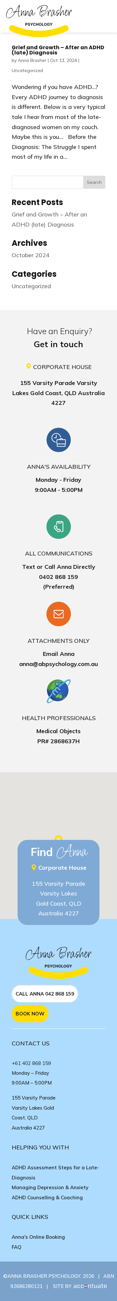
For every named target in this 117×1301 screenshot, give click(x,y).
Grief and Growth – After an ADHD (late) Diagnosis (58, 50)
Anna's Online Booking (38, 1237)
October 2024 (30, 255)
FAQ (16, 1247)
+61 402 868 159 (31, 1063)
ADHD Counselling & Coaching (47, 1197)
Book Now (30, 1014)
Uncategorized (27, 70)
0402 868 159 (58, 577)
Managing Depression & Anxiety (50, 1187)
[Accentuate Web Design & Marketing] (89, 1286)
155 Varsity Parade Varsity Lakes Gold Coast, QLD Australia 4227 (58, 393)
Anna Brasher (32, 60)
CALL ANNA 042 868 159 (45, 994)
